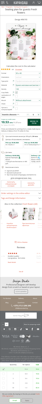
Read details (12, 262)
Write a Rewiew (22, 242)
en (6, 324)
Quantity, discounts (9, 114)
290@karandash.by (21, 308)
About (35, 298)
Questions (21, 303)
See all (21, 272)
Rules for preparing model (32, 324)
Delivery (21, 298)
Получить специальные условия (10, 184)
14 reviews (18, 69)
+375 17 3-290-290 (14, 353)
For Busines (7, 298)
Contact (35, 303)
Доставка (8, 152)
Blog (6, 303)
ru (3, 324)
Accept (15, 400)
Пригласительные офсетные (28, 224)
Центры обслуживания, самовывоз (17, 139)
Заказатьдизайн (31, 184)
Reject (27, 400)
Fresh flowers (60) (30, 204)
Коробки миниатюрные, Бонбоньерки (12, 225)
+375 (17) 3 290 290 (22, 305)
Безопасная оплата (12, 167)
